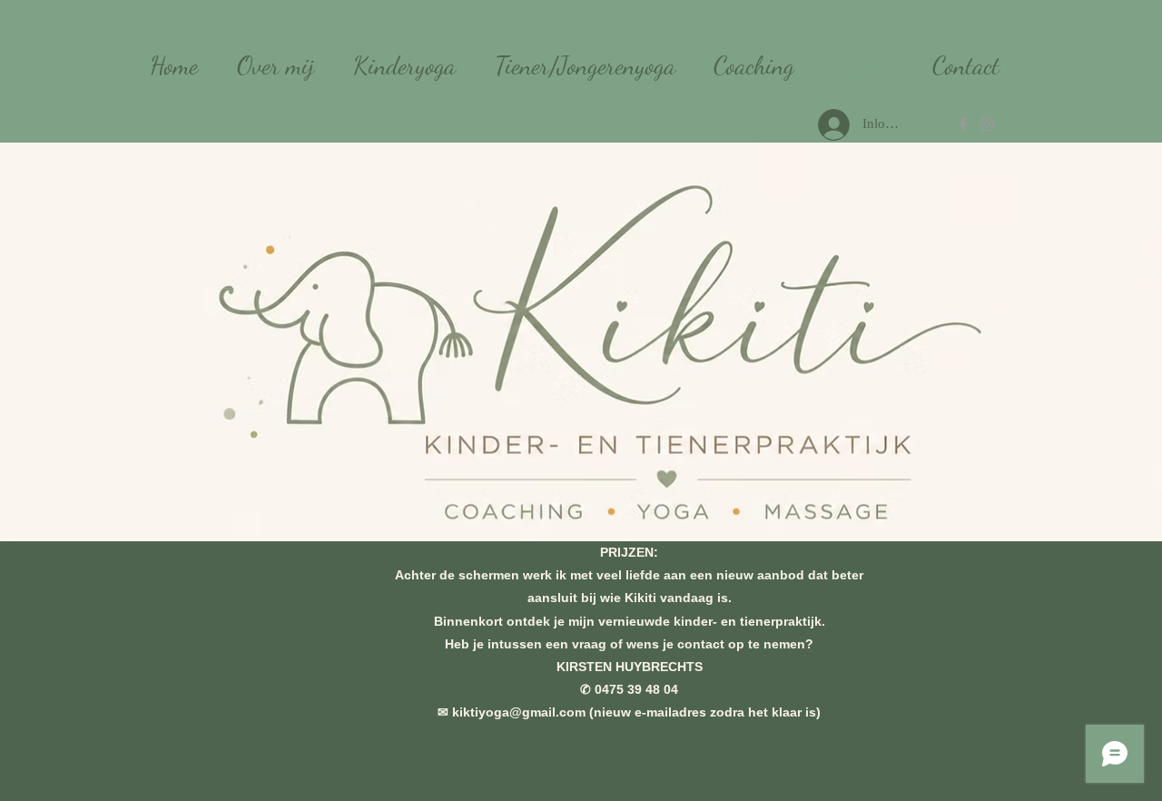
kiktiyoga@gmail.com (519, 712)
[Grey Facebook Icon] (963, 124)
